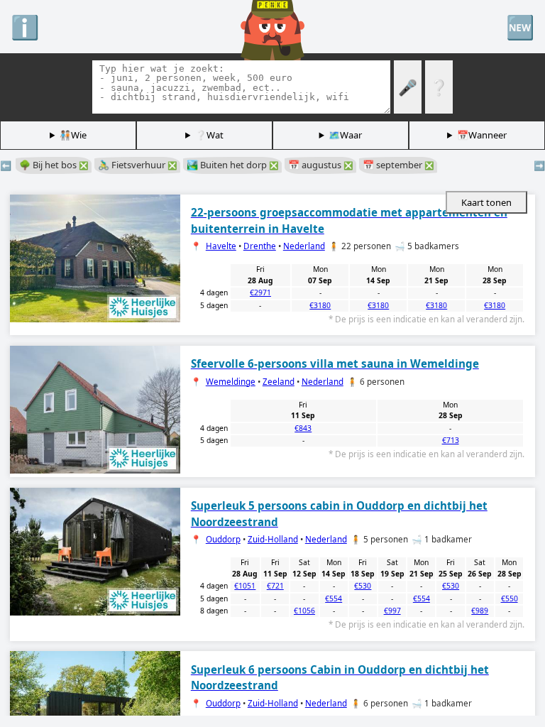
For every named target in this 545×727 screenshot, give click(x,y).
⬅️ (5, 165)
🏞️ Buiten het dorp (232, 164)
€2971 (260, 292)
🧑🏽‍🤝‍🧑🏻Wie (73, 135)
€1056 (304, 611)
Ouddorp (223, 539)
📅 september (398, 164)
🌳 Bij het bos (53, 164)
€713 (450, 440)
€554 (333, 598)
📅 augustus (320, 164)
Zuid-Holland (273, 539)
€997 (392, 611)
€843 (303, 428)
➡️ (539, 165)
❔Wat (209, 135)
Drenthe (259, 246)
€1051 (244, 586)
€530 (362, 586)
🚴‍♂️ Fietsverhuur (137, 164)
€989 (479, 611)
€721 (275, 586)
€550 (509, 598)
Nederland (304, 246)
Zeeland (278, 381)
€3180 (320, 305)
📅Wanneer (482, 135)
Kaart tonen (486, 202)
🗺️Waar (345, 135)
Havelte (221, 246)
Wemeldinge (230, 381)
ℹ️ (25, 26)
